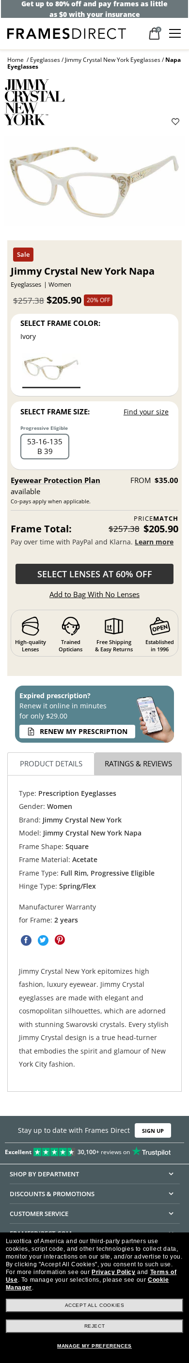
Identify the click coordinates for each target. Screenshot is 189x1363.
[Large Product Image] (94, 185)
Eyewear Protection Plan (55, 480)
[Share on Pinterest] (60, 940)
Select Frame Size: (55, 411)
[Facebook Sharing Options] (26, 940)
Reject (94, 1326)
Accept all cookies (95, 1305)
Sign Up (153, 1130)
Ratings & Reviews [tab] (138, 764)
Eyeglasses (45, 60)
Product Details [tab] (51, 764)
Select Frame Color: (60, 323)
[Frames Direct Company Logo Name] (66, 32)
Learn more (154, 541)
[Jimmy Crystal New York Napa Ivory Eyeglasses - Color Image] (51, 370)
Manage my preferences (94, 1345)
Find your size (146, 411)
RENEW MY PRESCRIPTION (83, 731)
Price (156, 518)
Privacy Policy (113, 1272)
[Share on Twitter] (43, 940)
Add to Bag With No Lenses (94, 594)
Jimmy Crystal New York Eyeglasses (112, 60)
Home (15, 60)
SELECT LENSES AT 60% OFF (94, 574)
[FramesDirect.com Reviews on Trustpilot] (94, 1150)
